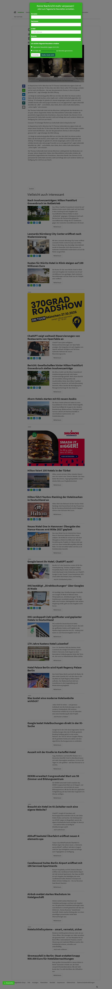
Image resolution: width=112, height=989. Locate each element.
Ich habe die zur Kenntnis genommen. (53, 51)
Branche (34, 36)
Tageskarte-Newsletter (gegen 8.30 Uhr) (46, 47)
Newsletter (9, 983)
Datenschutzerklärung (48, 51)
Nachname (34, 21)
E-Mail (33, 29)
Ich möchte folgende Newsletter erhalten (45, 43)
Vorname (34, 14)
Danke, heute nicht (48, 55)
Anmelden (35, 55)
